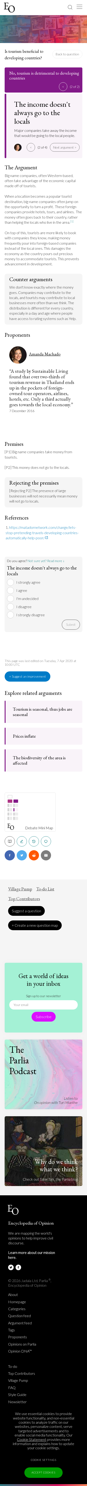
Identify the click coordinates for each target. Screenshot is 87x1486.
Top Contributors (24, 898)
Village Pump (20, 889)
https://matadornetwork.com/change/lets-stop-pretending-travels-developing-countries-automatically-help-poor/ (42, 532)
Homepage (17, 1302)
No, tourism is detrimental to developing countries (44, 75)
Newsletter (17, 1402)
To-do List (45, 889)
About (13, 1295)
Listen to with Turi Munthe (56, 1100)
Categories (17, 1309)
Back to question (67, 54)
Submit (71, 624)
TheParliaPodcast (22, 1060)
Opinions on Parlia (22, 1344)
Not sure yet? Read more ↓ (46, 561)
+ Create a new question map (35, 925)
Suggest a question (26, 911)
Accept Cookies (43, 1472)
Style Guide (17, 1395)
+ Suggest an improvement (27, 676)
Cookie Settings (43, 1459)
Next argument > (64, 147)
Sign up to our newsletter (43, 996)
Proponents (17, 1337)
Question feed (19, 1316)
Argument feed (20, 1323)
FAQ (12, 1388)
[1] (72, 221)
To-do (12, 1366)
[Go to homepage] (10, 7)
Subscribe (44, 1016)
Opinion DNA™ (20, 1351)
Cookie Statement (31, 1439)
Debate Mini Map (39, 828)
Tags (11, 1330)
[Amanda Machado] (18, 147)
